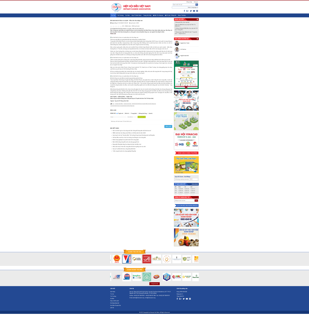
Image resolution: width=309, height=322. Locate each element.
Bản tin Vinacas (158, 15)
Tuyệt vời (120, 113)
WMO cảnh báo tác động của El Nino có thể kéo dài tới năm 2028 (129, 133)
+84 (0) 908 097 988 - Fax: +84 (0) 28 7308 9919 (157, 295)
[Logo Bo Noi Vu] (114, 259)
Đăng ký (196, 2)
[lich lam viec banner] (186, 205)
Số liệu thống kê (171, 15)
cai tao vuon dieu (127, 103)
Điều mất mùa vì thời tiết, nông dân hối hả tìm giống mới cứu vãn (129, 146)
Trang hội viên (147, 15)
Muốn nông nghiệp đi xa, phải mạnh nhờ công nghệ (126, 139)
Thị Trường (120, 15)
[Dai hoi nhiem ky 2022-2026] (186, 141)
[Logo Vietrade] (124, 259)
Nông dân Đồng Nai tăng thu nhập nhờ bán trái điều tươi (127, 144)
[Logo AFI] (144, 259)
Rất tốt (127, 113)
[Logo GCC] (134, 259)
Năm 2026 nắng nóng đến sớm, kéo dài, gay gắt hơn (126, 142)
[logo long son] (134, 277)
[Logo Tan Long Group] (183, 277)
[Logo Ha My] (144, 277)
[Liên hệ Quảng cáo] (186, 101)
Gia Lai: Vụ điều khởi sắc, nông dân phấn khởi (124, 148)
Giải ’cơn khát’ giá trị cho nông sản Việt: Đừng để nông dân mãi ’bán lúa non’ (132, 130)
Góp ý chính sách (136, 15)
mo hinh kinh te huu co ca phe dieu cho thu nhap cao (122, 105)
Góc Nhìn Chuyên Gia (115, 305)
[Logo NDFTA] (154, 259)
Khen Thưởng (182, 15)
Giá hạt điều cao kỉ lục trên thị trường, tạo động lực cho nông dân (129, 137)
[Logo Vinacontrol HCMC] (193, 277)
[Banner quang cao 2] (186, 237)
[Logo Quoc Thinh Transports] (114, 277)
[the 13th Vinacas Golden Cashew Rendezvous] (186, 75)
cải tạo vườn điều (119, 103)
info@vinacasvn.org (150, 297)
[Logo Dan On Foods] (154, 277)
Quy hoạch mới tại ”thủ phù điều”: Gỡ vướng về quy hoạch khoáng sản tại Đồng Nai (134, 135)
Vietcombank (195, 184)
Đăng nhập (189, 2)
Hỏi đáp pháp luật (114, 303)
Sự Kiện (127, 15)
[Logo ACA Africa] (193, 259)
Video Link (113, 33)
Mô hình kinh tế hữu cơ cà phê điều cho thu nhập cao (144, 103)
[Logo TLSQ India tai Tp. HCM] (173, 259)
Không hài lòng (143, 113)
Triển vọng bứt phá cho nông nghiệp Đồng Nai (124, 151)
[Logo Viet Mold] (163, 277)
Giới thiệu (112, 291)
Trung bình (134, 113)
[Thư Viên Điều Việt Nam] (186, 165)
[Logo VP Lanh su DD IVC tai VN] (183, 259)
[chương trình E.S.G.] (186, 121)
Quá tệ (150, 113)
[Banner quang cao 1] (186, 218)
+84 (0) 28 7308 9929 (139, 295)
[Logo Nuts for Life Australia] (163, 259)
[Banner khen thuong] (186, 153)
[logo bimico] (124, 277)
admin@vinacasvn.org (138, 297)
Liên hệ (112, 307)
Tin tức (113, 15)
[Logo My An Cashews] (173, 277)
